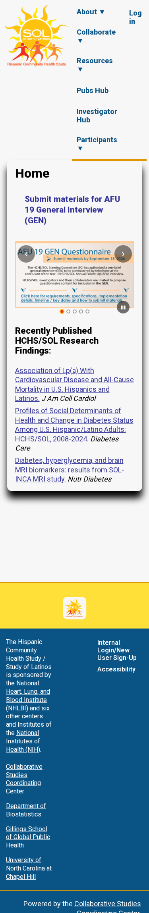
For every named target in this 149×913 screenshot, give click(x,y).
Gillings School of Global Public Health (28, 837)
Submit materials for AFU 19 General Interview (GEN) (72, 209)
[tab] (61, 311)
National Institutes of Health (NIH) (23, 741)
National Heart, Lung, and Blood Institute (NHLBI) (28, 695)
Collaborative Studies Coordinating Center (24, 779)
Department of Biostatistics (26, 810)
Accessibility (116, 669)
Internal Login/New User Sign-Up (117, 650)
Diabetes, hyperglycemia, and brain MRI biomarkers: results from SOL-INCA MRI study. (69, 469)
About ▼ (91, 12)
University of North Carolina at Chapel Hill (29, 868)
